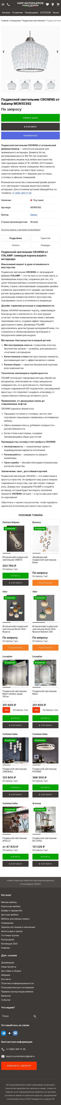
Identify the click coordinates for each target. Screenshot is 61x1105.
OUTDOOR (45, 12)
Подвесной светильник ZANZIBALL (15, 770)
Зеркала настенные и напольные (18, 927)
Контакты (6, 979)
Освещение (15, 21)
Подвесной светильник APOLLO (15, 839)
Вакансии (6, 995)
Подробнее (15, 238)
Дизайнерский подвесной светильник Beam (44, 560)
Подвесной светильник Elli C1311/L (44, 839)
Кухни (56, 12)
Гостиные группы (10, 935)
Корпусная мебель (11, 906)
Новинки (5, 948)
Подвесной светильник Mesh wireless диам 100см (15, 694)
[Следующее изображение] (57, 51)
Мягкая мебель (9, 902)
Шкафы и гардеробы (11, 910)
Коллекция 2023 (9, 943)
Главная (4, 21)
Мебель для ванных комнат (15, 919)
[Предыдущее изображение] (3, 51)
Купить (15, 576)
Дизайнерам (7, 962)
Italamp (33, 214)
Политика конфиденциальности (17, 983)
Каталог (6, 12)
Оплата (15, 245)
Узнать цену (30, 118)
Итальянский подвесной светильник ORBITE (15, 558)
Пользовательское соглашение (17, 987)
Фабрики (5, 975)
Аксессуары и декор (12, 931)
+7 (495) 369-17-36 (21, 193)
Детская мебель (10, 914)
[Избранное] (47, 4)
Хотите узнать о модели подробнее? (20, 229)
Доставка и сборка (11, 971)
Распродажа (31, 12)
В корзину (30, 127)
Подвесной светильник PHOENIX (44, 770)
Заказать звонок (19, 1065)
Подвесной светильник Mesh (44, 692)
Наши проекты (8, 966)
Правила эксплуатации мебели (17, 991)
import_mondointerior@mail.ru (20, 1056)
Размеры (45, 245)
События (5, 1000)
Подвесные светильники (33, 21)
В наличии (18, 12)
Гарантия (45, 238)
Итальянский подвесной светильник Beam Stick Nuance (15, 629)
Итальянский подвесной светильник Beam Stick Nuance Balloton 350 (45, 629)
